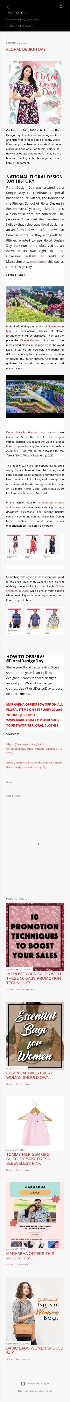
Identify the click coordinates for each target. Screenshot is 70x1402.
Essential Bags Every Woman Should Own (29, 1075)
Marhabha (16, 13)
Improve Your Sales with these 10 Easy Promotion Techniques (33, 978)
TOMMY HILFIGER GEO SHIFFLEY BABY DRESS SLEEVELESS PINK (28, 1159)
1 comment (22, 1264)
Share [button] (9, 782)
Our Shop (26, 26)
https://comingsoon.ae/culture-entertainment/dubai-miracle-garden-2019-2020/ (34, 748)
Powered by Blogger (38, 1383)
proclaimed (38, 261)
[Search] (61, 6)
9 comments (23, 1169)
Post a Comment (25, 989)
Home (11, 26)
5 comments (23, 1359)
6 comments (23, 1084)
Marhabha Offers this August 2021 (30, 1255)
